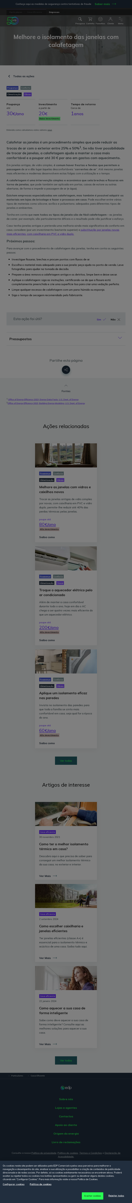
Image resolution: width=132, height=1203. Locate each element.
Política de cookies (40, 1184)
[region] (66, 1182)
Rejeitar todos (116, 1195)
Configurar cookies (13, 1184)
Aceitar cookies (92, 1195)
